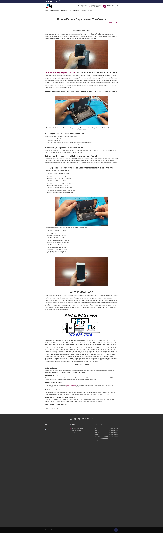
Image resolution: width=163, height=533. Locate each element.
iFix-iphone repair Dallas (70, 385)
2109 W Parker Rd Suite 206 (111, 25)
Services (90, 10)
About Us (83, 10)
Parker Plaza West (113, 22)
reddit (59, 1)
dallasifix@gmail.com (76, 434)
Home (46, 10)
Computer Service (54, 10)
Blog (70, 10)
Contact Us (76, 10)
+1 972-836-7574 (112, 5)
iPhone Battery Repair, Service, (61, 72)
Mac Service (64, 10)
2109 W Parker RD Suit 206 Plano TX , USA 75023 (96, 6)
